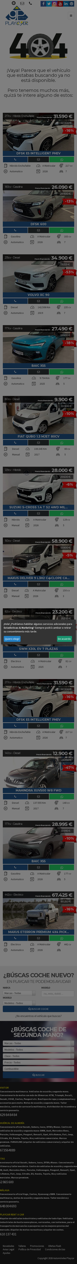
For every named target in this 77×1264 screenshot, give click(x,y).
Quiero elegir (12, 638)
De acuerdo (64, 638)
